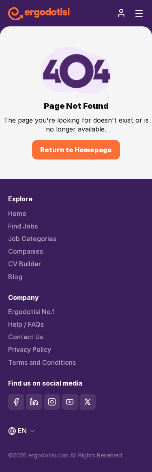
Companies (25, 251)
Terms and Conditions (42, 362)
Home (17, 214)
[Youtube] (70, 402)
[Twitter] (87, 402)
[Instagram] (52, 402)
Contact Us (25, 337)
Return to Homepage (76, 150)
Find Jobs (23, 226)
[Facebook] (16, 402)
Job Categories (32, 239)
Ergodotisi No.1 (31, 312)
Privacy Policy (29, 349)
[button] (121, 13)
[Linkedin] (34, 402)
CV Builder (24, 264)
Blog (15, 277)
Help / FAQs (26, 324)
